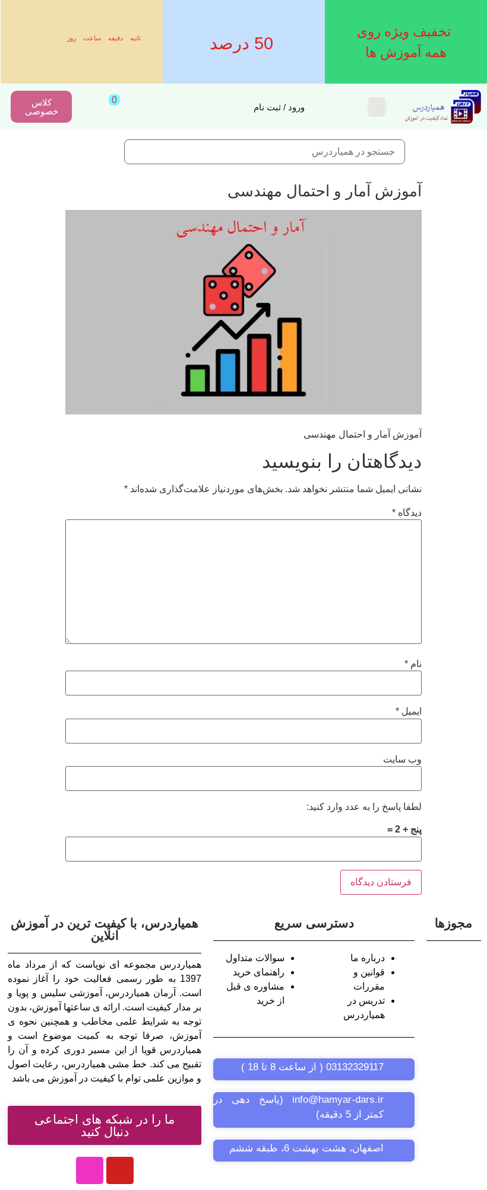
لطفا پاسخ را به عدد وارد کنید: (364, 807)
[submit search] (103, 152)
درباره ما (367, 958)
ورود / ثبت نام (279, 107)
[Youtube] (120, 1170)
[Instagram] (89, 1170)
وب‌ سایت (402, 759)
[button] (376, 107)
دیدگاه (407, 513)
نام (413, 664)
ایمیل (409, 711)
